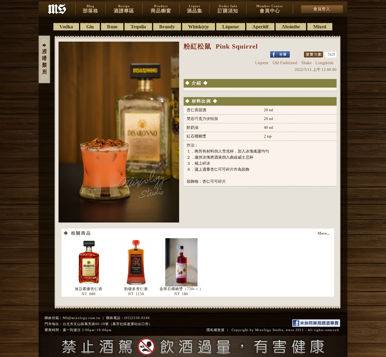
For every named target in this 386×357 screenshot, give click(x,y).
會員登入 (321, 9)
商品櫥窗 (161, 8)
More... (324, 233)
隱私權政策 (216, 330)
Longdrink (324, 63)
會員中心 (269, 8)
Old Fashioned (285, 63)
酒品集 (194, 8)
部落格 (90, 8)
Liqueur (262, 63)
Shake (306, 63)
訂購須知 (228, 8)
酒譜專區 (124, 8)
